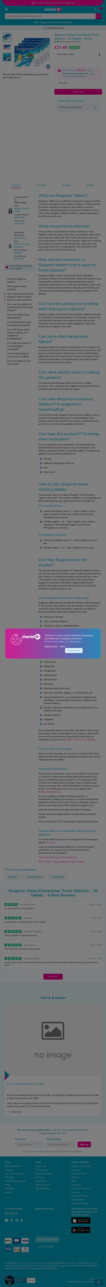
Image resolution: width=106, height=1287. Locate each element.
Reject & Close (51, 646)
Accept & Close (73, 650)
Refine (62, 646)
